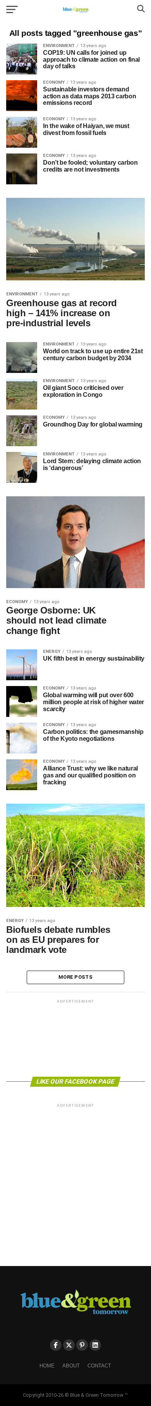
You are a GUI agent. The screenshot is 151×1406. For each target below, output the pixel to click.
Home (47, 1366)
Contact (99, 1366)
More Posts (75, 977)
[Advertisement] (75, 1037)
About (71, 1366)
